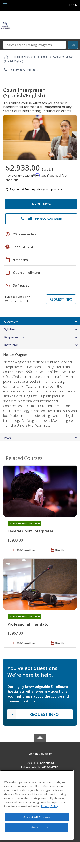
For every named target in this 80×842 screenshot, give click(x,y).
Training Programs (24, 56)
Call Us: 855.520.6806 (21, 70)
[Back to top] (40, 753)
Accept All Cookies (36, 817)
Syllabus (9, 329)
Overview (11, 321)
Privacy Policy (49, 806)
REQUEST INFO (61, 299)
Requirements (14, 337)
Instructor (11, 345)
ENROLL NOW (40, 204)
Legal (44, 56)
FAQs (8, 437)
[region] (37, 805)
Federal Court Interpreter (30, 531)
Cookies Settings (37, 827)
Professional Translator (29, 624)
